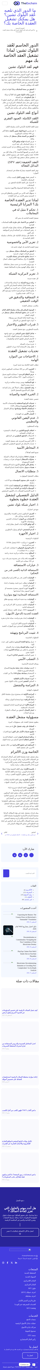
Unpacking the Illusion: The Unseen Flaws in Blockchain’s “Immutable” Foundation (26, 917)
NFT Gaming (31, 1308)
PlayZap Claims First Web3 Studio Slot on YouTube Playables (27, 953)
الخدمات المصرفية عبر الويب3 (25, 1304)
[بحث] (6, 873)
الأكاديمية (29, 890)
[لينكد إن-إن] (16, 1263)
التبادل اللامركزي (30, 1281)
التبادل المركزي (30, 1284)
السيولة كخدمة (30, 1277)
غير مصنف (28, 899)
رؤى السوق (28, 895)
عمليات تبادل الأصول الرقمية (25, 1323)
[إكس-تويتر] (12, 1263)
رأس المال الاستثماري (28, 1339)
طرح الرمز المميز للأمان (27, 1300)
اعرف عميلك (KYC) (28, 1292)
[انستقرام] (3, 1263)
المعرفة (29, 892)
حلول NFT (32, 1288)
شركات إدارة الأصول (28, 1327)
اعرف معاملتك (30, 1296)
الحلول (29, 897)
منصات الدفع (31, 1319)
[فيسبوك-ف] (7, 1263)
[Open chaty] (34, 1364)
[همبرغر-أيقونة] (4, 3)
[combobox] (22, 873)
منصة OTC (32, 1335)
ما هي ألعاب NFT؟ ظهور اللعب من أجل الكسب (19, 1110)
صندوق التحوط (30, 1331)
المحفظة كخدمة (30, 1273)
